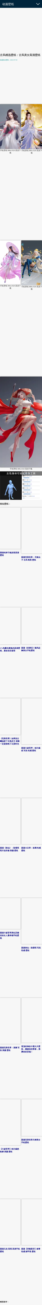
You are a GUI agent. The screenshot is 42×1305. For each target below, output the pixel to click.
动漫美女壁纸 (4, 60)
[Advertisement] (21, 30)
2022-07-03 (13, 60)
